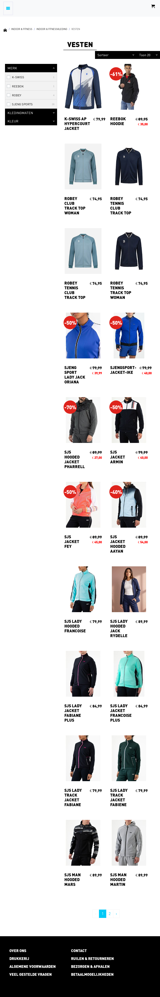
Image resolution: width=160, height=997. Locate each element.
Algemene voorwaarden (32, 966)
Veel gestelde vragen (30, 974)
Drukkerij (19, 958)
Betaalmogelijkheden (92, 974)
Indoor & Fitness (21, 29)
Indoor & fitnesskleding (51, 29)
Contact (79, 950)
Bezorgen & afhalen (90, 966)
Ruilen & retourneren (92, 958)
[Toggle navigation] (8, 8)
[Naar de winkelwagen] (153, 8)
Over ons (17, 950)
